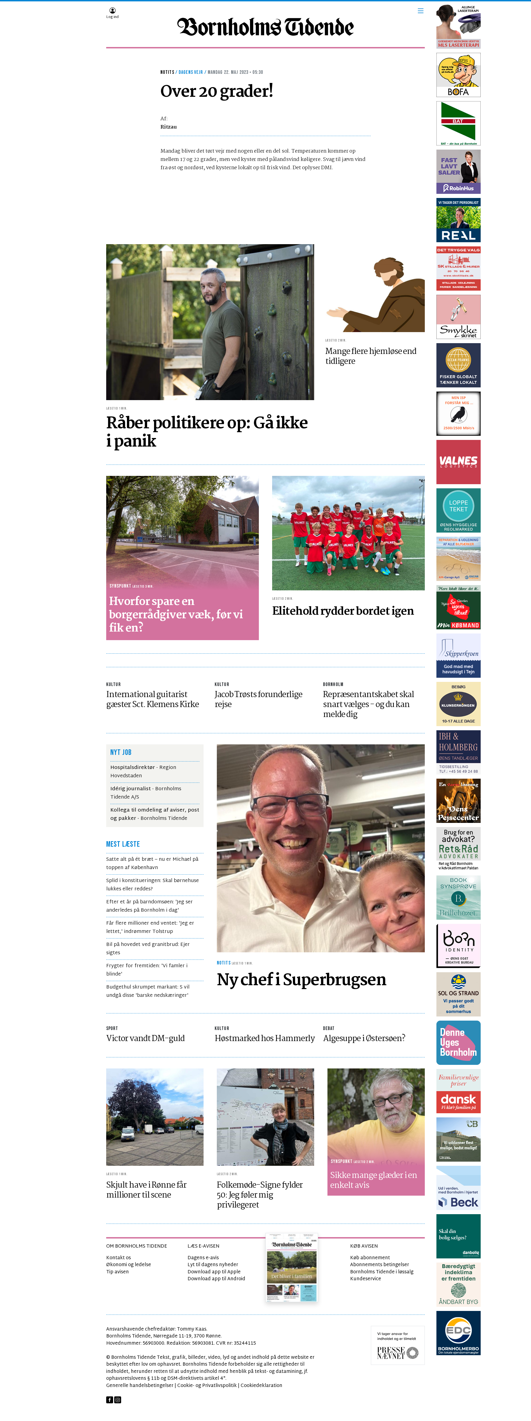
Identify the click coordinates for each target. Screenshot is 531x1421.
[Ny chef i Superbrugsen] (321, 848)
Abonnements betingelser (379, 1265)
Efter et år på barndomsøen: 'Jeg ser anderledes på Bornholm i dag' (149, 906)
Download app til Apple (214, 1272)
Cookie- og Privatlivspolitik (207, 1385)
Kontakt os (118, 1258)
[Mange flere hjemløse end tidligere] (375, 295)
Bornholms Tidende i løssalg (381, 1272)
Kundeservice (365, 1279)
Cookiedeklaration (261, 1385)
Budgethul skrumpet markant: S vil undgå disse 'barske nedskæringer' (147, 991)
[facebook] (109, 1400)
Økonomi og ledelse (128, 1265)
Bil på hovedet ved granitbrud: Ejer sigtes (148, 949)
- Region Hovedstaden (143, 772)
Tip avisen (117, 1272)
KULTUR (113, 684)
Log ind (112, 17)
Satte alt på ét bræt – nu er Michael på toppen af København (152, 863)
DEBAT (329, 1028)
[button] (421, 11)
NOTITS (167, 72)
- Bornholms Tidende (154, 814)
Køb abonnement (370, 1258)
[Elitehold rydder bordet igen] (348, 533)
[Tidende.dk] (265, 27)
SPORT (112, 1028)
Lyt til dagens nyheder (213, 1265)
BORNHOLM (333, 684)
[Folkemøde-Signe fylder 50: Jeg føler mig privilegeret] (265, 1117)
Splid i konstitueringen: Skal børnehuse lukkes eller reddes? (152, 885)
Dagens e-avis (203, 1258)
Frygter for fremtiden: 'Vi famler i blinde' (147, 970)
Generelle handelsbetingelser (139, 1385)
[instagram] (117, 1400)
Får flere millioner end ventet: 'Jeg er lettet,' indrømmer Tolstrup (150, 927)
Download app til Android (216, 1279)
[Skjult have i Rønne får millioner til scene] (155, 1117)
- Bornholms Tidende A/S (145, 793)
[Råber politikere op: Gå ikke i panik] (210, 322)
